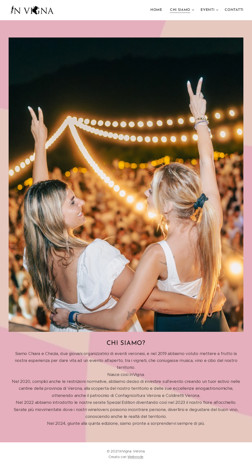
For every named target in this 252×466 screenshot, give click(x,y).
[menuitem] (157, 10)
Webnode (135, 457)
